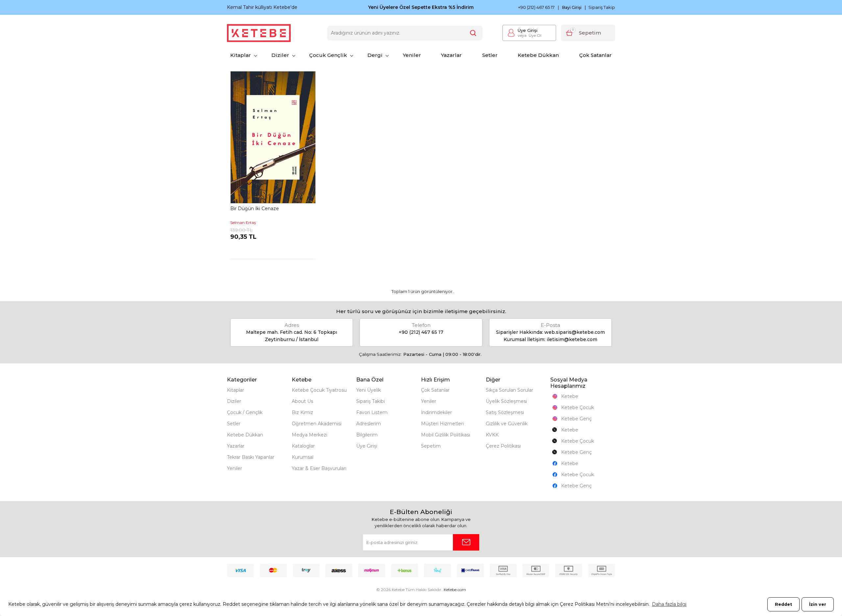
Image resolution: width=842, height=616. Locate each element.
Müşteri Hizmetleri (442, 424)
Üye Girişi (527, 30)
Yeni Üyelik (368, 390)
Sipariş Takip (601, 7)
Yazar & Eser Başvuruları (319, 468)
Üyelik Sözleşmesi (506, 401)
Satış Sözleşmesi (505, 412)
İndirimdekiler (436, 412)
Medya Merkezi (309, 435)
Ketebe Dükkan (538, 55)
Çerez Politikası (503, 446)
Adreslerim (368, 424)
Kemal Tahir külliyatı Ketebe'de (262, 7)
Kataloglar (303, 446)
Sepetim (431, 446)
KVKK (492, 435)
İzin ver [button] (817, 604)
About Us (302, 401)
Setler (490, 55)
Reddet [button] (783, 604)
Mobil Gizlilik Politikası (445, 435)
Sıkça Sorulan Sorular (509, 390)
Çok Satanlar (595, 55)
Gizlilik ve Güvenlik (507, 424)
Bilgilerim (367, 435)
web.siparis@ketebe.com (574, 332)
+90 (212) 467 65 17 (536, 7)
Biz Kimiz (302, 412)
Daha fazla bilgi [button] (669, 604)
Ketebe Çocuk (577, 407)
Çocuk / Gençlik (244, 412)
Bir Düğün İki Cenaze (254, 208)
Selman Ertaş (243, 222)
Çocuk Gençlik (328, 55)
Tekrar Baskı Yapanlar (250, 457)
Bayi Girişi (572, 8)
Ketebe (569, 396)
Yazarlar (451, 55)
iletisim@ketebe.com (572, 339)
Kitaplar (240, 55)
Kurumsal (302, 457)
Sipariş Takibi (370, 401)
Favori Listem (371, 412)
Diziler (280, 55)
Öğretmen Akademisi (316, 424)
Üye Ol (529, 35)
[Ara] (473, 33)
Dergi (375, 55)
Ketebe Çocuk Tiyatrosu (319, 390)
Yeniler (412, 55)
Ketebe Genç (576, 419)
